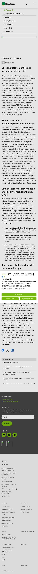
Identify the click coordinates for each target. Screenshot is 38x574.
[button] (5, 274)
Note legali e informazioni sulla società (20, 275)
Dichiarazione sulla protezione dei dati (20, 273)
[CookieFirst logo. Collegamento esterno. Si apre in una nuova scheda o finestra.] (3, 277)
